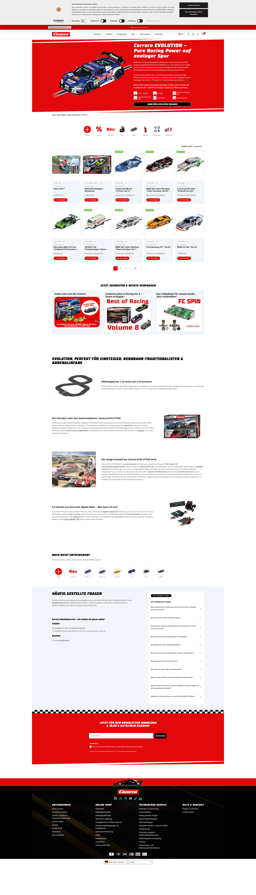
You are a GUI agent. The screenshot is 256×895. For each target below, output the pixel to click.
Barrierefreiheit (58, 835)
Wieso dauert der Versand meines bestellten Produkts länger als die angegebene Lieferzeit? (175, 687)
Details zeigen (151, 21)
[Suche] (188, 34)
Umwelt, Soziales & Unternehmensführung (61, 816)
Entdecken (159, 34)
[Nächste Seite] (140, 268)
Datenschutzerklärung (104, 832)
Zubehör (141, 430)
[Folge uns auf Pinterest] (125, 798)
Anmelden (160, 736)
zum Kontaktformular (62, 640)
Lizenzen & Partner (59, 812)
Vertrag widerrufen (103, 845)
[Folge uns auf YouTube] (130, 798)
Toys (133, 34)
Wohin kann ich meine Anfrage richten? (166, 618)
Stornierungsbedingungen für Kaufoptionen (107, 827)
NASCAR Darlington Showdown (94, 190)
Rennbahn (97, 34)
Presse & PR (57, 828)
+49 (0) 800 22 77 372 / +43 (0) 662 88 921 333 (68, 628)
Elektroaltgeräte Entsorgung (150, 838)
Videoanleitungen (146, 822)
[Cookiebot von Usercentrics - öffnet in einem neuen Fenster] (58, 21)
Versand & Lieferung (104, 819)
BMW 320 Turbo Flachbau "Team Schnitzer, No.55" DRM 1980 (158, 190)
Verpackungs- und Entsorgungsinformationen (149, 846)
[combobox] (116, 862)
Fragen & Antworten (190, 809)
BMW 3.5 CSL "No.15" (187, 247)
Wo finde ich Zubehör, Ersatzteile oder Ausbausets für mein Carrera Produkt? (173, 627)
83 (135, 268)
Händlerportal (101, 838)
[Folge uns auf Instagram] (120, 798)
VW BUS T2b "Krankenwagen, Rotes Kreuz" (95, 248)
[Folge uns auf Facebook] (115, 798)
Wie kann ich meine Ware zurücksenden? (166, 669)
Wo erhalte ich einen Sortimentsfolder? (165, 645)
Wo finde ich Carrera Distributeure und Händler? (169, 637)
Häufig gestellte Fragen (148, 815)
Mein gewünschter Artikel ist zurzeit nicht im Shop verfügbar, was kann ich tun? (173, 608)
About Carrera (57, 809)
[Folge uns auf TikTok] (135, 798)
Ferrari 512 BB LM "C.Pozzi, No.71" (124, 190)
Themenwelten (145, 34)
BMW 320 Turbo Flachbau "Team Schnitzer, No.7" (127, 248)
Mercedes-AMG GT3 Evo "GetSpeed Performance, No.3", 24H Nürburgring (65, 248)
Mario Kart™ (59, 189)
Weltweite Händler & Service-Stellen (153, 826)
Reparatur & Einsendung (149, 809)
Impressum (56, 832)
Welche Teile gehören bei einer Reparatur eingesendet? (172, 677)
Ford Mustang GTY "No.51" (158, 247)
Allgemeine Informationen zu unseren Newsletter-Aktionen (173, 696)
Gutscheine (100, 842)
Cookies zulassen (194, 5)
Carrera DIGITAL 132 (71, 519)
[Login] (198, 34)
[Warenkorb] (203, 34)
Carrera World (57, 822)
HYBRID (109, 34)
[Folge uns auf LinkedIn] (140, 798)
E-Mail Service (188, 812)
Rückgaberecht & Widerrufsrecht (109, 822)
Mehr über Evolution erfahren (162, 104)
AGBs (98, 835)
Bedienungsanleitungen (148, 819)
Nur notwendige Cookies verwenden (193, 13)
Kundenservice (58, 603)
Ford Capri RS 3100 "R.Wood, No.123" (186, 190)
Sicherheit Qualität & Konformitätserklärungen (148, 833)
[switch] (103, 21)
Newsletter (100, 809)
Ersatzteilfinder (145, 812)
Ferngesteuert (122, 34)
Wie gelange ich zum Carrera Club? (164, 661)
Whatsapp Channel (103, 812)
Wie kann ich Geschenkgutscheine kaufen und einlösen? (172, 653)
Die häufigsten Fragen (161, 595)
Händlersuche (144, 829)
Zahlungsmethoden (103, 815)
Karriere (55, 825)
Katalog (142, 842)
